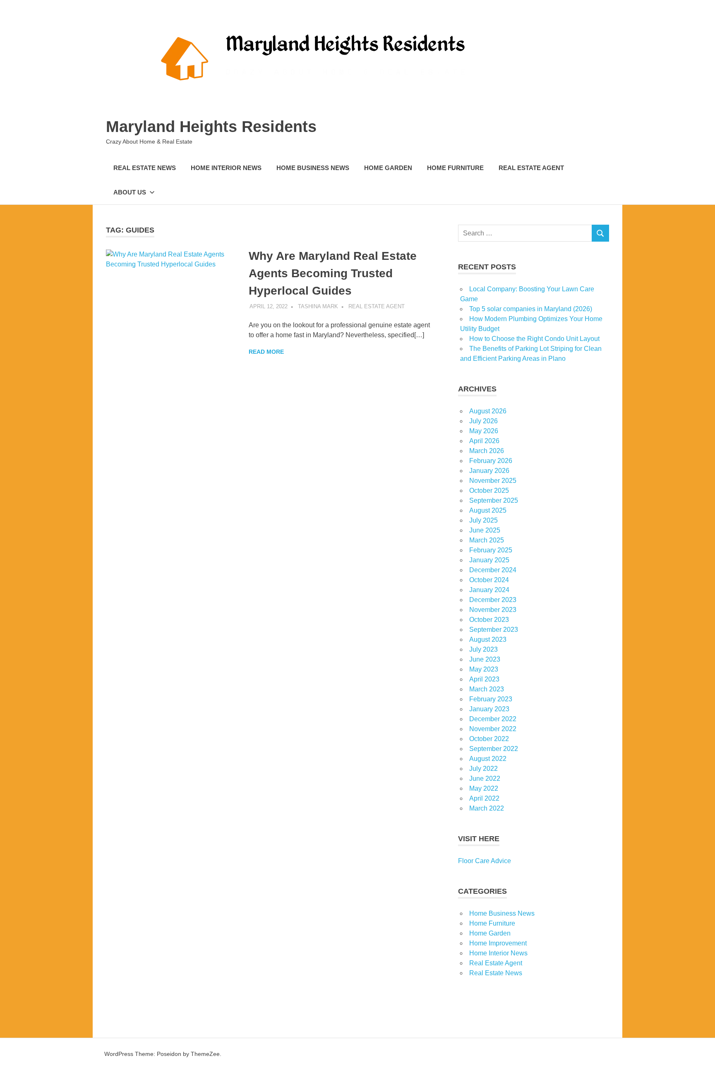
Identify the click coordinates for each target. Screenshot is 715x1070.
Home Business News (312, 167)
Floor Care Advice (484, 860)
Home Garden (388, 167)
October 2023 (489, 619)
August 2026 (487, 411)
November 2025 (492, 480)
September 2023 (493, 629)
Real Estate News (144, 167)
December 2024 (492, 569)
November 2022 (492, 728)
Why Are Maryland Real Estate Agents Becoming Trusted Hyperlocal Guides (333, 273)
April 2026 (484, 440)
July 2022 (483, 768)
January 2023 (489, 709)
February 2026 (490, 460)
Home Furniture (455, 167)
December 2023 (492, 599)
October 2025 (489, 490)
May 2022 (483, 788)
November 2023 (492, 609)
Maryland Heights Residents (211, 126)
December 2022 (492, 718)
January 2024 (489, 589)
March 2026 (486, 450)
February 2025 (490, 550)
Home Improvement (498, 943)
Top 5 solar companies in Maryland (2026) (530, 308)
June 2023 (484, 659)
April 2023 (484, 679)
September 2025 (493, 500)
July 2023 (483, 649)
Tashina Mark (318, 306)
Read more (266, 351)
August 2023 (487, 639)
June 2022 (484, 778)
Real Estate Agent (531, 167)
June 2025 (484, 530)
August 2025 (487, 510)
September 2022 (493, 748)
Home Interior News (226, 167)
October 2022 (489, 738)
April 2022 (484, 798)
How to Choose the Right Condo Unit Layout (534, 338)
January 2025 (489, 560)
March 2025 (486, 540)
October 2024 (489, 579)
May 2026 (483, 430)
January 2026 (489, 470)
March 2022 (486, 808)
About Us (129, 192)
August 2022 (487, 758)
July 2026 (483, 421)
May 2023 (483, 669)
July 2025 (483, 520)
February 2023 (490, 699)
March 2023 (486, 689)
